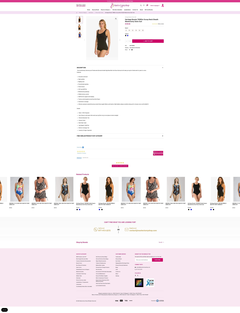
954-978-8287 (145, 294)
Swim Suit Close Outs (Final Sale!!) (103, 283)
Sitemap (117, 275)
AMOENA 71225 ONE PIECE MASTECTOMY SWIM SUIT (42, 204)
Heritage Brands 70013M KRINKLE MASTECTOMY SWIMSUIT (107, 204)
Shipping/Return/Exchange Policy (122, 263)
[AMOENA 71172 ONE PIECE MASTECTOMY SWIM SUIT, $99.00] (19, 189)
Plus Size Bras (99, 269)
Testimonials (118, 256)
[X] (137, 275)
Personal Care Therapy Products (102, 267)
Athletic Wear (79, 275)
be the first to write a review (120, 165)
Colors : (127, 33)
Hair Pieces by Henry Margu (101, 256)
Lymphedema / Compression (82, 282)
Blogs (117, 267)
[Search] (141, 5)
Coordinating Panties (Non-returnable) (84, 286)
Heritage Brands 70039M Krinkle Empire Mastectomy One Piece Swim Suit (85, 204)
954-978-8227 (139, 293)
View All (160, 242)
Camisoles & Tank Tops (81, 273)
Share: (126, 49)
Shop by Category (105, 9)
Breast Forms (79, 263)
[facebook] (135, 275)
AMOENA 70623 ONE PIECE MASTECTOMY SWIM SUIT (64, 204)
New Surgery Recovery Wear (82, 258)
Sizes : (126, 28)
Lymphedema (127, 9)
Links (117, 269)
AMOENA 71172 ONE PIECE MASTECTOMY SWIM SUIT (19, 204)
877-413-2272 (81, 6)
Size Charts (118, 261)
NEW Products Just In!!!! (81, 256)
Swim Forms (78, 267)
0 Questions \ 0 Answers (81, 153)
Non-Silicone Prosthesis (81, 265)
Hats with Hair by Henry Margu (102, 258)
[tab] (79, 158)
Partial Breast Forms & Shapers (82, 269)
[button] (158, 154)
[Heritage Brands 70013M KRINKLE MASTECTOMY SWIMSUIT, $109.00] (109, 189)
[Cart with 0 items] (146, 5)
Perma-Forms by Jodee (81, 280)
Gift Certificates (149, 9)
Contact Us (135, 9)
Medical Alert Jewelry (100, 265)
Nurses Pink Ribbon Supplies (102, 275)
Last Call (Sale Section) (101, 285)
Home (88, 9)
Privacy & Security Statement (122, 265)
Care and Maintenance (100, 273)
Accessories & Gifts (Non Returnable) (103, 271)
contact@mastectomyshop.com (143, 230)
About (141, 9)
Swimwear (78, 278)
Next (119, 40)
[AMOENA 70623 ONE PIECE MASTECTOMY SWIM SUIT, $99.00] (64, 189)
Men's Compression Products (102, 278)
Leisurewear (78, 284)
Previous (76, 194)
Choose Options (16, 200)
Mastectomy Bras (80, 271)
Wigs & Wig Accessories (101, 261)
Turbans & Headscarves (101, 263)
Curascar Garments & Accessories (83, 261)
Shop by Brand (95, 9)
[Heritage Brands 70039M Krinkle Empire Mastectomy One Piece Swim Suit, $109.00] (86, 189)
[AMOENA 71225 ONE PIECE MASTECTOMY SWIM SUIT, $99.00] (42, 189)
